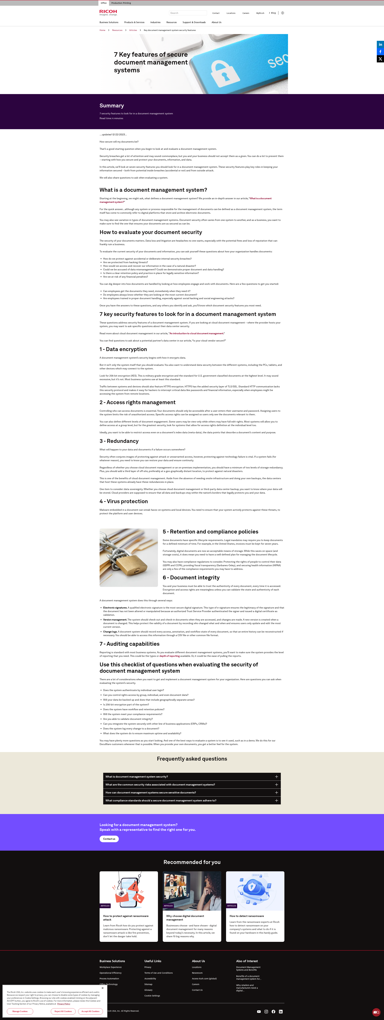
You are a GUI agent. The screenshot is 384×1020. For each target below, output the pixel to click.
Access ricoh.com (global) (204, 978)
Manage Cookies (20, 1011)
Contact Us (197, 990)
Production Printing (121, 3)
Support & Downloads (194, 22)
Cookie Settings (152, 995)
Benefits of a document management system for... (248, 977)
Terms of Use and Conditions (158, 973)
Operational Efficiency (111, 973)
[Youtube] (259, 1011)
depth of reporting (169, 656)
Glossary (148, 990)
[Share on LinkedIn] (380, 44)
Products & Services (134, 22)
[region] (54, 1001)
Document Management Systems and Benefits (248, 968)
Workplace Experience (111, 967)
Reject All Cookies (63, 1011)
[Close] (102, 988)
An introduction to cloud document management (196, 333)
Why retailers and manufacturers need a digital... (247, 988)
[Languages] (281, 13)
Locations (231, 13)
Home (102, 30)
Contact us (109, 838)
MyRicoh (260, 13)
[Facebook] (273, 1011)
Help (376, 1012)
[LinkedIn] (281, 1011)
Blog (273, 13)
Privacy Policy (63, 1004)
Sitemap (148, 984)
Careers (246, 13)
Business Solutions (109, 22)
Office (104, 3)
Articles (133, 30)
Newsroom (197, 973)
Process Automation (109, 978)
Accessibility (150, 978)
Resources (171, 22)
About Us (216, 22)
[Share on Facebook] (380, 51)
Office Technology (109, 984)
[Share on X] (380, 58)
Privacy (147, 967)
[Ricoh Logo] (108, 13)
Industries (155, 22)
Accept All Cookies (90, 1011)
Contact (215, 13)
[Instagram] (266, 1011)
